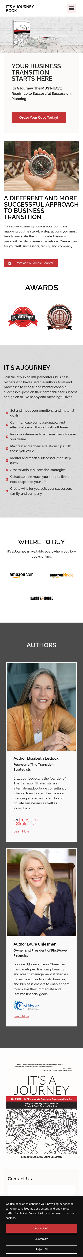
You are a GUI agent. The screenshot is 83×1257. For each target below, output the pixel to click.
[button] (71, 8)
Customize (41, 1238)
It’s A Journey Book (20, 8)
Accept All (41, 1228)
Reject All (41, 1249)
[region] (41, 1226)
